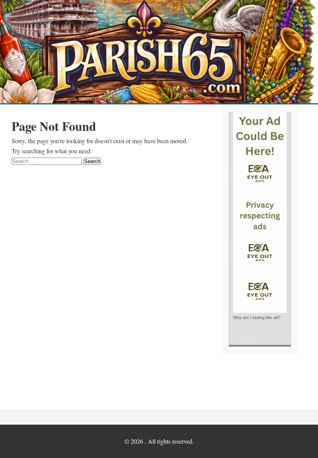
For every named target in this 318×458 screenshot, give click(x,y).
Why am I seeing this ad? (256, 317)
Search (92, 161)
